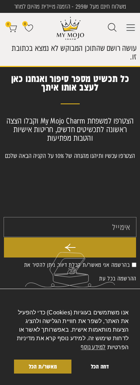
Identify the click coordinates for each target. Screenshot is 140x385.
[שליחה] (70, 247)
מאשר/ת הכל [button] (43, 366)
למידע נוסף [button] (93, 347)
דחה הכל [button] (100, 366)
